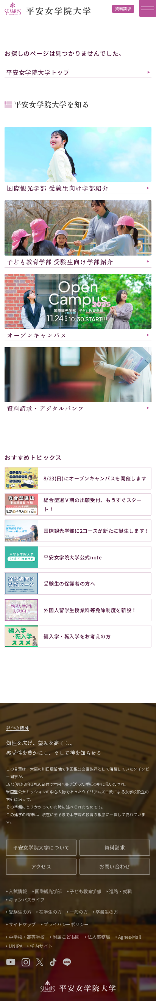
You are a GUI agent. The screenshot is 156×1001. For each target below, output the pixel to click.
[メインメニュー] (147, 8)
